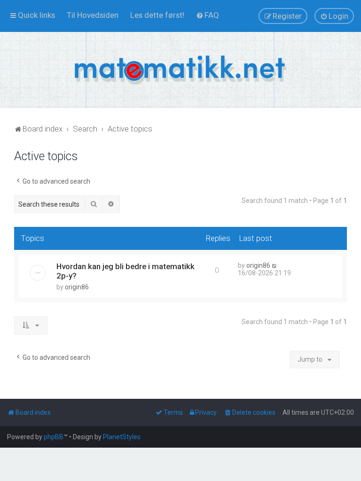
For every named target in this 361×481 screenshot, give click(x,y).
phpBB (53, 437)
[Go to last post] (275, 265)
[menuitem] (92, 15)
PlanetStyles (122, 437)
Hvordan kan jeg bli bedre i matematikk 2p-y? (125, 271)
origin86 (77, 287)
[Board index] (180, 70)
